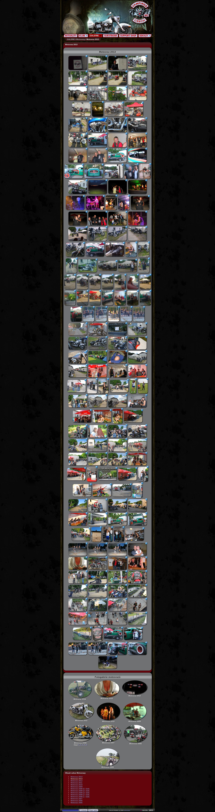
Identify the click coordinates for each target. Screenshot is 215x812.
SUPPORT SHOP (128, 36)
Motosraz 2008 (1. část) (80, 797)
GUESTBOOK (110, 36)
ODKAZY (143, 36)
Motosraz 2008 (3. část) (80, 793)
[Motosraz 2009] (134, 711)
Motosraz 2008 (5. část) (80, 789)
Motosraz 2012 (135, 696)
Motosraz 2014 (80, 699)
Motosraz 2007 (108, 743)
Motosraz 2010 (108, 721)
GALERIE (94, 36)
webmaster (127, 810)
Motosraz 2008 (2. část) (80, 795)
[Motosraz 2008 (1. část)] (80, 733)
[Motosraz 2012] (134, 687)
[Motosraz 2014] (79, 689)
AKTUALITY (70, 36)
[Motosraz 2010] (108, 711)
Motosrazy (80, 39)
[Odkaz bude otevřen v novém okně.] (141, 810)
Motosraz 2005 (108, 767)
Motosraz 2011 (81, 721)
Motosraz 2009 (135, 721)
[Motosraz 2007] (108, 733)
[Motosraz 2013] (106, 688)
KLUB (82, 36)
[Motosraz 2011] (81, 711)
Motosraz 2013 (107, 698)
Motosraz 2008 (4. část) (80, 791)
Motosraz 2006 (135, 744)
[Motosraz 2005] (107, 757)
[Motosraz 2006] (135, 733)
